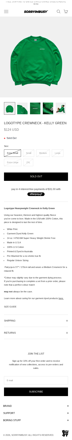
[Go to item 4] (48, 108)
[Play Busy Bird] (65, 433)
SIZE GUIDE (10, 306)
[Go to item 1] (9, 108)
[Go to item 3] (35, 108)
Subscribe (36, 391)
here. (61, 298)
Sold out (36, 176)
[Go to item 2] (22, 108)
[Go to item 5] (60, 108)
